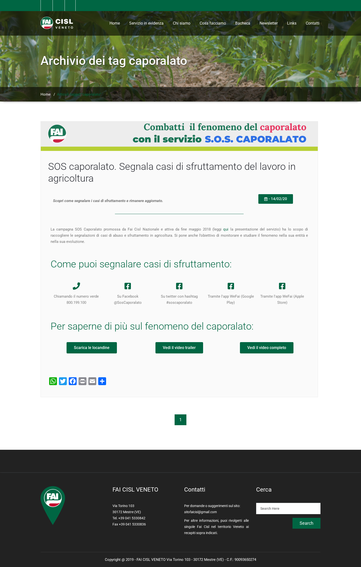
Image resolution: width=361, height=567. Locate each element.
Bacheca (242, 23)
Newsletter (269, 23)
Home (115, 23)
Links (291, 23)
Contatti (312, 23)
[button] (275, 199)
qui (225, 229)
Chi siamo (181, 23)
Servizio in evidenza (146, 23)
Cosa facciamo (213, 23)
